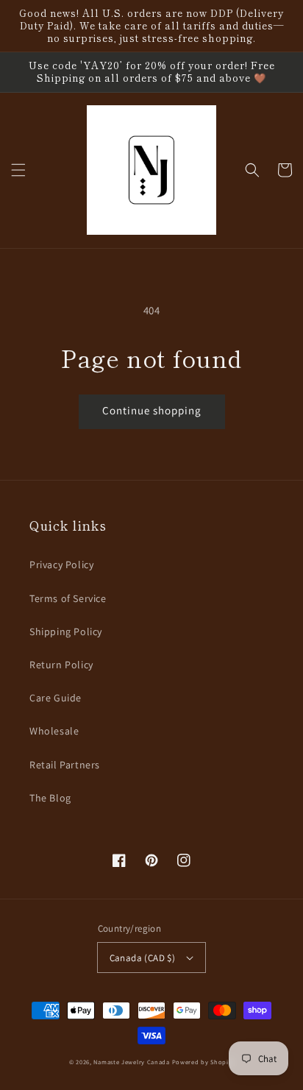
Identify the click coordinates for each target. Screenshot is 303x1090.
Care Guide (55, 697)
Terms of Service (68, 598)
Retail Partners (64, 764)
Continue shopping (152, 410)
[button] (18, 170)
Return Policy (61, 664)
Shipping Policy (65, 631)
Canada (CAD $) (143, 958)
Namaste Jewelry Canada (131, 1062)
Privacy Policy (61, 564)
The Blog (50, 797)
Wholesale (54, 730)
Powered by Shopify (203, 1062)
